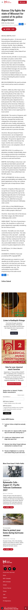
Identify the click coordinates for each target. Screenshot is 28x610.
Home (4, 575)
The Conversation (6, 528)
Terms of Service (7, 588)
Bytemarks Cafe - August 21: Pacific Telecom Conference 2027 (12, 486)
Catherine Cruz (6, 538)
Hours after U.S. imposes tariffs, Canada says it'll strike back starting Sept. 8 (15, 431)
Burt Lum (5, 493)
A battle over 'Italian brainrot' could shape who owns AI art (14, 438)
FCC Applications (7, 600)
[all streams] (26, 608)
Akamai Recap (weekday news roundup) (13, 407)
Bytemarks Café (6, 480)
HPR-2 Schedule (7, 581)
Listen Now (14, 333)
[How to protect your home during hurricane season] (13, 519)
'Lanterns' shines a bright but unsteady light (14, 425)
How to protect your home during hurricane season (13, 533)
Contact (5, 585)
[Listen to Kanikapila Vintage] (14, 304)
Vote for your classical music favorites (14, 368)
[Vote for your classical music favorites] (14, 351)
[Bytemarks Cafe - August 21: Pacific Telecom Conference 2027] (13, 471)
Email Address (7, 396)
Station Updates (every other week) (12, 403)
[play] (2, 608)
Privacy (4, 591)
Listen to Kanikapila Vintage (14, 320)
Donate (23, 2)
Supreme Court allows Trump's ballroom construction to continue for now (15, 445)
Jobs (4, 594)
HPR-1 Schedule (7, 578)
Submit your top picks (14, 383)
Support (5, 597)
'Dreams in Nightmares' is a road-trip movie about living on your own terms (14, 451)
